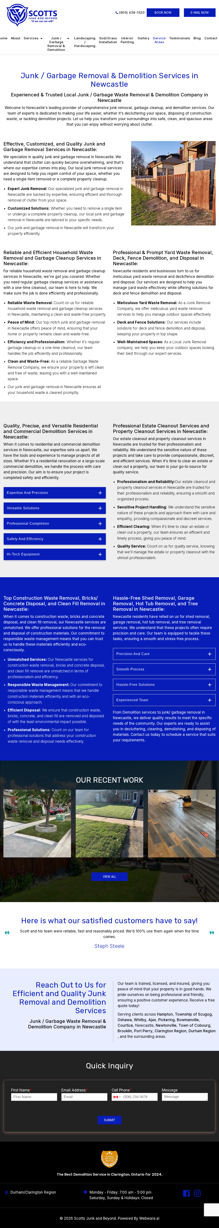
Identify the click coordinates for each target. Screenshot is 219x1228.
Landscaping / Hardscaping (85, 42)
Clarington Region (170, 1031)
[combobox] (117, 1097)
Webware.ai (149, 1218)
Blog (197, 38)
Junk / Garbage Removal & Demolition (56, 44)
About (16, 38)
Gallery (144, 38)
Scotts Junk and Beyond (95, 1218)
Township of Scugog (193, 1014)
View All (109, 876)
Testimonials (179, 38)
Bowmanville (188, 1020)
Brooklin (125, 1031)
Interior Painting (127, 40)
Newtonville (166, 1025)
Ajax (152, 1020)
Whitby (140, 1020)
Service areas (159, 40)
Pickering (166, 1020)
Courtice (125, 1025)
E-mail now (200, 12)
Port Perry (143, 1031)
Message (170, 1090)
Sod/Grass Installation (108, 40)
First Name (21, 1090)
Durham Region (202, 1031)
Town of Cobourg (194, 1025)
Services (31, 38)
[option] (109, 939)
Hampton (165, 1014)
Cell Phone (122, 1090)
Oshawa (125, 1020)
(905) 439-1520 (132, 12)
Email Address (74, 1090)
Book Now (163, 12)
